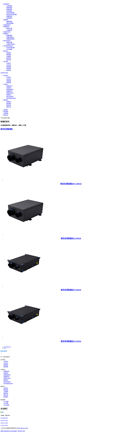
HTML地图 (6, 405)
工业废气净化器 (10, 44)
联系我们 (8, 70)
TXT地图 (5, 403)
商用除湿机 (9, 7)
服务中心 (5, 51)
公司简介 (8, 63)
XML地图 (5, 401)
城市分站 (8, 59)
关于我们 (5, 61)
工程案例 (8, 56)
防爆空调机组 (9, 37)
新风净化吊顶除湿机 (11, 14)
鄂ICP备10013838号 (23, 428)
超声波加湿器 (9, 23)
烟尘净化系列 (6, 40)
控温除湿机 (9, 18)
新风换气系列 (6, 32)
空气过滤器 (9, 49)
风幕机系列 (6, 26)
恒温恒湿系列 (6, 25)
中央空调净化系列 (8, 45)
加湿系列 (5, 19)
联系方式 (5, 115)
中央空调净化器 (10, 47)
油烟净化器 (9, 42)
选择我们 (8, 52)
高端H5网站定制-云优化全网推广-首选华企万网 (13, 431)
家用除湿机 (9, 9)
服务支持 (5, 100)
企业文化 (8, 65)
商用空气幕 (9, 28)
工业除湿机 (9, 5)
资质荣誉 (8, 68)
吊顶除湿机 (9, 11)
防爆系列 (5, 33)
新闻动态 (8, 58)
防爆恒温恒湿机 (10, 38)
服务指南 (8, 54)
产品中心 (5, 84)
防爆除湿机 (9, 16)
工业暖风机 (9, 30)
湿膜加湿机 (9, 21)
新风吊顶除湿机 (10, 12)
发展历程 (8, 66)
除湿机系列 (6, 4)
